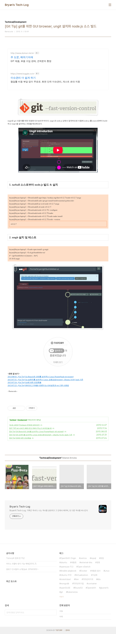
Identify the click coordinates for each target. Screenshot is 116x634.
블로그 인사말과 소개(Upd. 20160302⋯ (22, 569)
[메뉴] (110, 4)
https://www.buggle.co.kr (22, 73)
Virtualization (82, 575)
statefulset (66, 579)
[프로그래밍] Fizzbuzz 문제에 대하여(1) (24, 425)
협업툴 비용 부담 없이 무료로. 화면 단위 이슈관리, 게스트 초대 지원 (45, 81)
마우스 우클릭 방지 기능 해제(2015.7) (21, 564)
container (92, 583)
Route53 (79, 588)
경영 (98, 562)
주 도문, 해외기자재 (22, 57)
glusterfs (104, 588)
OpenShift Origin (68, 558)
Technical (12, 420)
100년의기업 (78, 583)
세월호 (73, 562)
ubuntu (64, 562)
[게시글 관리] (22, 408)
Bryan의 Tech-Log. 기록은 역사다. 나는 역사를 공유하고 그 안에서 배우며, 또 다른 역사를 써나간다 (49, 510)
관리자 (67, 630)
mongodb (65, 583)
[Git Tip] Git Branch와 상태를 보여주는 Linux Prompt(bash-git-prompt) (36, 431)
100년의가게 (88, 579)
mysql (93, 558)
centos (83, 558)
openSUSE (65, 588)
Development (22, 420)
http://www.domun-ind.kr (22, 53)
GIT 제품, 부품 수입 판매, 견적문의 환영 (31, 61)
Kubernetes (72, 592)
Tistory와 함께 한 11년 (15, 558)
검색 (53, 612)
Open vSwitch (84, 567)
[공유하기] (18, 408)
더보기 (61, 597)
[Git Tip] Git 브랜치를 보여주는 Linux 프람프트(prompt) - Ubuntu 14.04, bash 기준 (40, 435)
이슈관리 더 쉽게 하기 (23, 77)
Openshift (91, 588)
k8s (99, 579)
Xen (77, 579)
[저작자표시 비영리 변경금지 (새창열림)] (41, 408)
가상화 (94, 575)
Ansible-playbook (68, 571)
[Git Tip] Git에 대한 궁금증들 (20, 438)
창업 (102, 558)
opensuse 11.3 (67, 567)
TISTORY (58, 630)
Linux (107, 571)
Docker (83, 571)
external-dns (86, 562)
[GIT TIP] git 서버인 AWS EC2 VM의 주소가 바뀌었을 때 (30, 428)
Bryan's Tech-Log (17, 5)
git (62, 592)
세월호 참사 (95, 571)
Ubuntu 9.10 (66, 575)
